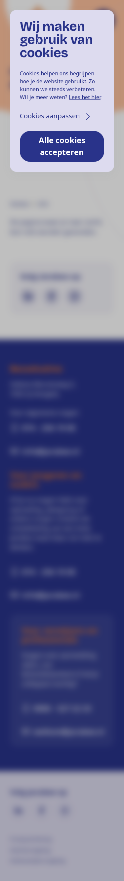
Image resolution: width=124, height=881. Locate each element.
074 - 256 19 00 (48, 427)
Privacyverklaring (30, 839)
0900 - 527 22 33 (62, 708)
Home (19, 204)
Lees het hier (85, 97)
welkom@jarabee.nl (68, 731)
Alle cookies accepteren (62, 145)
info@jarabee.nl (51, 451)
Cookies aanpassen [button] (50, 115)
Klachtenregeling (30, 850)
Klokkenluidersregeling (37, 860)
